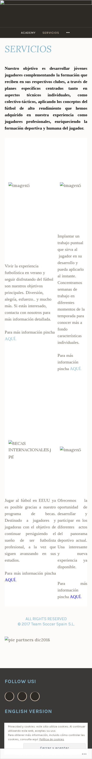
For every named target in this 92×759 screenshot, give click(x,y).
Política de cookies (51, 739)
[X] (35, 696)
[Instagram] (22, 696)
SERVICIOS (50, 32)
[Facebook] (9, 696)
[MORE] (69, 33)
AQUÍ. (11, 338)
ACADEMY (28, 32)
